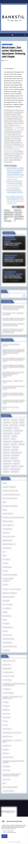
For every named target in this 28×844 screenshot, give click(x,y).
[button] (25, 35)
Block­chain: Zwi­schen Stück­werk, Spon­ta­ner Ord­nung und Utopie (13, 52)
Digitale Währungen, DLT (7, 44)
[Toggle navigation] (12, 35)
